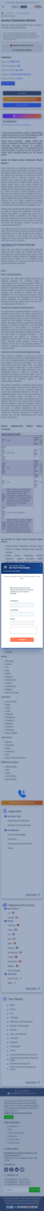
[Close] (40, 565)
